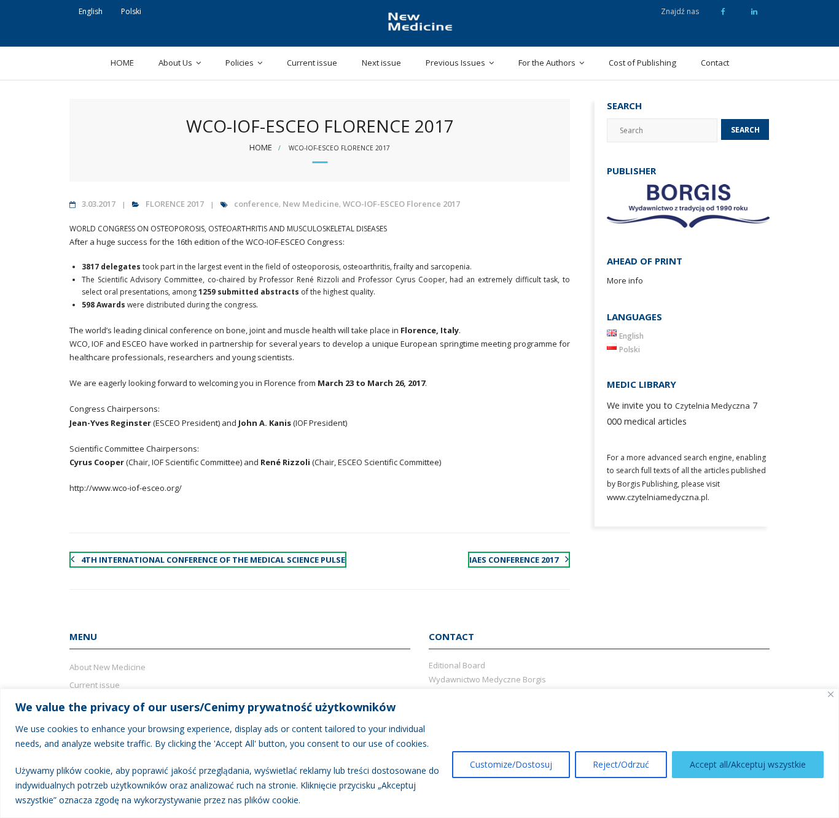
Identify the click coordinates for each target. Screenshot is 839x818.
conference (256, 203)
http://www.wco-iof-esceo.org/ (125, 487)
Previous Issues (455, 62)
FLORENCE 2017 (175, 203)
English (91, 11)
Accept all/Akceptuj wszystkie (748, 764)
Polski (131, 11)
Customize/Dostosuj (511, 764)
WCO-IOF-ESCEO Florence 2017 (401, 203)
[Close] (830, 694)
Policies (239, 62)
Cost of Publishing (642, 62)
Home (260, 147)
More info (625, 280)
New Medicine (311, 203)
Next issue (381, 62)
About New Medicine (107, 667)
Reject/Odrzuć (621, 764)
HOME (122, 62)
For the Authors (547, 62)
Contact (715, 62)
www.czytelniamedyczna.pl (657, 497)
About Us (175, 62)
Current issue (312, 62)
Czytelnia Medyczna (712, 405)
